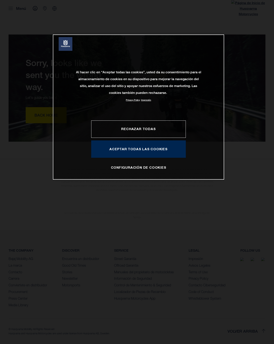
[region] (138, 107)
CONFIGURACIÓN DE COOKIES (138, 167)
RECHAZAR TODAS (138, 129)
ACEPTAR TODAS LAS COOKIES (138, 149)
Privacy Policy (133, 100)
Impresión (146, 100)
